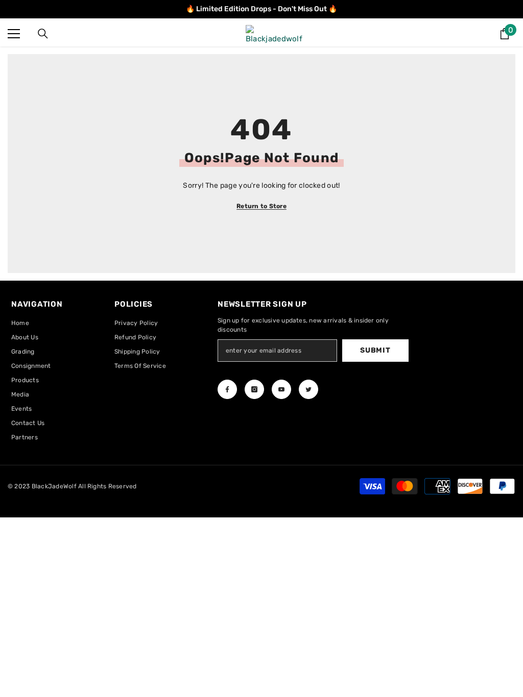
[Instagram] (254, 389)
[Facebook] (227, 389)
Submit (375, 350)
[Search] (43, 34)
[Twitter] (308, 389)
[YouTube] (281, 389)
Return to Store (261, 206)
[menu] (14, 34)
